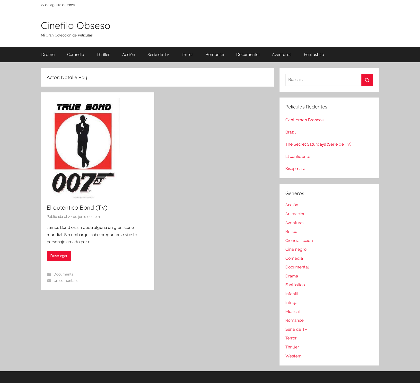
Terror (187, 54)
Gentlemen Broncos (304, 119)
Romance (215, 54)
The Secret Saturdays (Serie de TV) (318, 144)
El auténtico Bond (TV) (77, 207)
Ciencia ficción (299, 240)
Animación (295, 213)
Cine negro (295, 249)
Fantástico (314, 54)
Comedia (75, 54)
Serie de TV (158, 54)
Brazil (290, 132)
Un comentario (66, 280)
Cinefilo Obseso (75, 25)
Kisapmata (295, 168)
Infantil (291, 293)
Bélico (291, 231)
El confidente (297, 156)
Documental (248, 54)
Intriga (291, 302)
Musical (292, 311)
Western (293, 356)
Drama (48, 54)
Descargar (58, 256)
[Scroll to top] (411, 374)
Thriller (103, 54)
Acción (128, 54)
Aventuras (281, 54)
